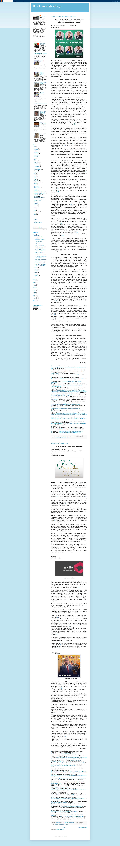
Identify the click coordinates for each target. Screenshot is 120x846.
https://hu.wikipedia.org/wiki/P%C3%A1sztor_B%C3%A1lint (71, 431)
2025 (35, 279)
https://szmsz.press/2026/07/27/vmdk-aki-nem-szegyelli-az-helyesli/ (64, 428)
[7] (85, 171)
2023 (35, 282)
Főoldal (64, 827)
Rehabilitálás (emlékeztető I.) (39, 192)
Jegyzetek (56, 437)
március (36, 274)
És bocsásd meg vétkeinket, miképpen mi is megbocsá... (41, 262)
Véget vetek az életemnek (42, 44)
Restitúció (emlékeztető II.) (39, 199)
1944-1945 (36, 148)
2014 (35, 297)
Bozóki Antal (43, 15)
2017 (35, 292)
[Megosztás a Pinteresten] (82, 436)
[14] (63, 235)
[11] (71, 204)
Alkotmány (36, 150)
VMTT (35, 210)
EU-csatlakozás (37, 155)
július (36, 267)
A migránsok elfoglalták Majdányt (42, 73)
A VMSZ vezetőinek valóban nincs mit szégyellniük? (40, 265)
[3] (81, 102)
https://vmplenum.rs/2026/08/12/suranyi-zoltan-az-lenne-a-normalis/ (64, 811)
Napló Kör (36, 184)
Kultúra (35, 172)
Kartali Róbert (55, 373)
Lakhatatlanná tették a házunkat (41, 53)
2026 (35, 234)
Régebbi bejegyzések (82, 827)
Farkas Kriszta (56, 421)
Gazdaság (36, 156)
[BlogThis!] (78, 436)
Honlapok (36, 158)
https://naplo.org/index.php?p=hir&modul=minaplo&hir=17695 (63, 765)
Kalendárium (36, 166)
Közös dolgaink (56, 803)
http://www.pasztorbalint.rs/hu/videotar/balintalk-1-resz (64, 394)
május (36, 270)
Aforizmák (36, 149)
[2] (61, 100)
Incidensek (36, 162)
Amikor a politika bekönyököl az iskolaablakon (43, 112)
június (36, 269)
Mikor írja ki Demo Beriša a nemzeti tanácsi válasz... (40, 254)
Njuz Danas (36, 186)
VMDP (35, 207)
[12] (61, 223)
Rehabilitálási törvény (38, 194)
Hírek (35, 160)
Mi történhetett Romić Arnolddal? (43, 123)
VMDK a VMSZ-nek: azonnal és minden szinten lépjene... (41, 250)
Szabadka (36, 203)
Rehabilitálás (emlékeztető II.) (39, 193)
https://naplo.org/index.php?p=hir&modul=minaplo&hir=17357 (72, 762)
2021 (35, 285)
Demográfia (36, 153)
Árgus (35, 213)
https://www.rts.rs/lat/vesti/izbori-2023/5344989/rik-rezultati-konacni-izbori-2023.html (68, 371)
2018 (35, 290)
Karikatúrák (36, 167)
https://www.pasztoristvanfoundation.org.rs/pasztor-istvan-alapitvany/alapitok (71, 757)
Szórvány (36, 204)
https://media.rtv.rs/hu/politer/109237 (61, 787)
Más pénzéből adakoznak (59, 443)
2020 (35, 287)
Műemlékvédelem (37, 182)
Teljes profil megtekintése (37, 37)
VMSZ (68, 437)
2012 (35, 300)
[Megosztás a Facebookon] (80, 436)
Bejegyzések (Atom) (60, 829)
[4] (74, 124)
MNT (65, 437)
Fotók (35, 223)
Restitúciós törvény (37, 200)
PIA (65, 824)
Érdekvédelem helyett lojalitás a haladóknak (40, 260)
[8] (57, 188)
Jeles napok (36, 165)
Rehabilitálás (36, 190)
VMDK (35, 206)
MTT (35, 177)
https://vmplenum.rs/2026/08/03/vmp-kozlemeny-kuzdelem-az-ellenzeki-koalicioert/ (67, 798)
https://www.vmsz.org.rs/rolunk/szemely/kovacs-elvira (70, 432)
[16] (55, 313)
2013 (35, 298)
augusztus (37, 235)
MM (34, 173)
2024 (35, 280)
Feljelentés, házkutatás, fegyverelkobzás (43, 61)
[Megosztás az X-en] (79, 436)
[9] (53, 190)
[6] (64, 145)
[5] (72, 143)
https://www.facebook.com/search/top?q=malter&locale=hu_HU (71, 778)
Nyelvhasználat (37, 187)
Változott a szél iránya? (39, 245)
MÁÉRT (35, 179)
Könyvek (35, 221)
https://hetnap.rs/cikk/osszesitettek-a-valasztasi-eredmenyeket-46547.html (66, 374)
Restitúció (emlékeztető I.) (39, 197)
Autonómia (36, 152)
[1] (64, 62)
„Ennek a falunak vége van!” (43, 83)
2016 (35, 293)
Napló (35, 183)
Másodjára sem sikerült (39, 252)
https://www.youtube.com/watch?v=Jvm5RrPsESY (61, 395)
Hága (35, 159)
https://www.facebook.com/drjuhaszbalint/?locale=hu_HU (71, 806)
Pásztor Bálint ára (38, 241)
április (36, 272)
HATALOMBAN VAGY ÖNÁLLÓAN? (63, 16)
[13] (77, 232)
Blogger (65, 837)
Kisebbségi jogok (61, 437)
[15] (56, 300)
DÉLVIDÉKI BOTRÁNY (42, 93)
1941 (35, 146)
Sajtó (35, 201)
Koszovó (35, 170)
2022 (35, 284)
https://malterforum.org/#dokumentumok (59, 802)
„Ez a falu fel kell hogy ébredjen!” (43, 134)
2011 (35, 301)
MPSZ (35, 176)
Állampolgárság (37, 211)
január (36, 277)
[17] (55, 314)
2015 (35, 295)
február (36, 275)
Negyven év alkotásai (38, 222)
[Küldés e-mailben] (76, 436)
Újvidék (35, 214)
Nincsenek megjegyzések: (70, 822)
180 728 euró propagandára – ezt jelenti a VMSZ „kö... (40, 257)
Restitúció (36, 196)
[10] (58, 192)
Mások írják (36, 180)
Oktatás (35, 189)
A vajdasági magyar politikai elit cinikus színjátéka (40, 248)
